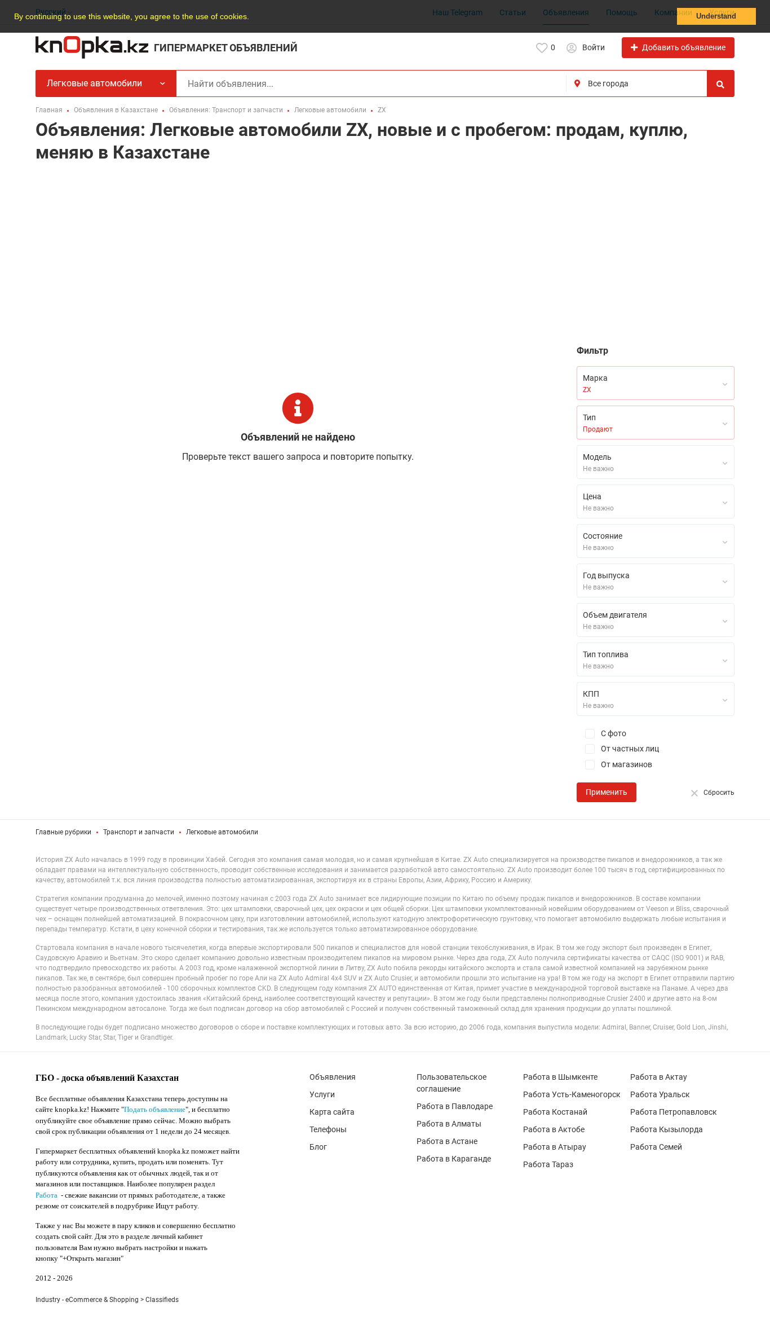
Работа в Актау (658, 1076)
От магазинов (625, 764)
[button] (253, 17)
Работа (46, 1195)
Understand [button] (716, 16)
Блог (318, 1146)
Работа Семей (656, 1146)
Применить (606, 792)
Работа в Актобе (554, 1129)
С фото (612, 733)
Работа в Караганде (454, 1158)
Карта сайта (332, 1111)
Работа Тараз (548, 1164)
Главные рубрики (63, 832)
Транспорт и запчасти (138, 832)
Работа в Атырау (554, 1146)
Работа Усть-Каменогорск (572, 1094)
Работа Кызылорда (666, 1129)
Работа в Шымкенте (560, 1076)
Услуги (322, 1094)
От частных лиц (629, 748)
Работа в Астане (447, 1141)
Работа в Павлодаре (455, 1106)
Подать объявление (154, 1109)
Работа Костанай (555, 1111)
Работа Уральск (660, 1094)
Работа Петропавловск (673, 1111)
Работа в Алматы (449, 1123)
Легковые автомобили (222, 832)
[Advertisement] (385, 257)
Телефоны (328, 1129)
